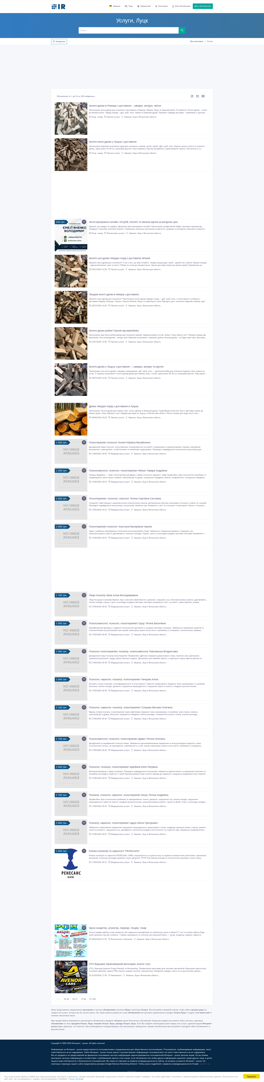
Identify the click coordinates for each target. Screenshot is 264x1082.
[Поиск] (182, 30)
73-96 (83, 999)
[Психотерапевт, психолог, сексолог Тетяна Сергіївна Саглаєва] (71, 507)
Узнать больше (75, 1078)
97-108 (92, 999)
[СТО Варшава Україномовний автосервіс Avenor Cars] (71, 977)
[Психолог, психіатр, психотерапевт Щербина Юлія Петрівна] (71, 775)
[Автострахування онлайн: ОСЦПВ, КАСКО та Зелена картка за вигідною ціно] (71, 235)
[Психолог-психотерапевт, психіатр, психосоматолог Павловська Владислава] (71, 660)
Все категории (196, 41)
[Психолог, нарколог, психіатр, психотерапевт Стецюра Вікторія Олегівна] (71, 716)
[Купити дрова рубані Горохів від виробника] (71, 343)
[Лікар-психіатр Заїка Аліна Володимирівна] (71, 604)
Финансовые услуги (116, 233)
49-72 (74, 999)
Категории (163, 6)
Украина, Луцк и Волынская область (140, 117)
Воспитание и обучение (121, 939)
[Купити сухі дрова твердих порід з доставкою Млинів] (71, 271)
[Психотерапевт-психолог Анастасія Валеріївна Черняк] (71, 535)
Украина (116, 6)
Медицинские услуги (120, 454)
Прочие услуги (113, 117)
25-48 (66, 999)
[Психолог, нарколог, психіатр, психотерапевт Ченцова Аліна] (71, 688)
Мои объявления (182, 6)
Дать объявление (203, 6)
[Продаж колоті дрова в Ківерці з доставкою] (71, 307)
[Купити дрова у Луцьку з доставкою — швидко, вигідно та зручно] (71, 379)
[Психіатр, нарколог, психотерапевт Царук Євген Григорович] (71, 832)
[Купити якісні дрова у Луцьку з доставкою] (71, 154)
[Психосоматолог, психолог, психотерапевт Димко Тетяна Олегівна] (71, 747)
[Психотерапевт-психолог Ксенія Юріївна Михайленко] (71, 451)
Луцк (131, 6)
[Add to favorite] (84, 105)
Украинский (145, 6)
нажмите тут (204, 1064)
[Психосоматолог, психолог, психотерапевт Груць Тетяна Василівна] (71, 632)
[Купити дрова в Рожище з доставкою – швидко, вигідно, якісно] (71, 118)
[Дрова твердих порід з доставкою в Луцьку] (71, 419)
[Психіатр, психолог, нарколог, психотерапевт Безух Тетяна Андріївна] (71, 804)
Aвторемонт (116, 975)
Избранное (60, 41)
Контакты (132, 1071)
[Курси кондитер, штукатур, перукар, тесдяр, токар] (71, 941)
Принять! (251, 1076)
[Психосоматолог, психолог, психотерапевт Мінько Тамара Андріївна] (71, 479)
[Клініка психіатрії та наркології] (71, 864)
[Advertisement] (132, 66)
